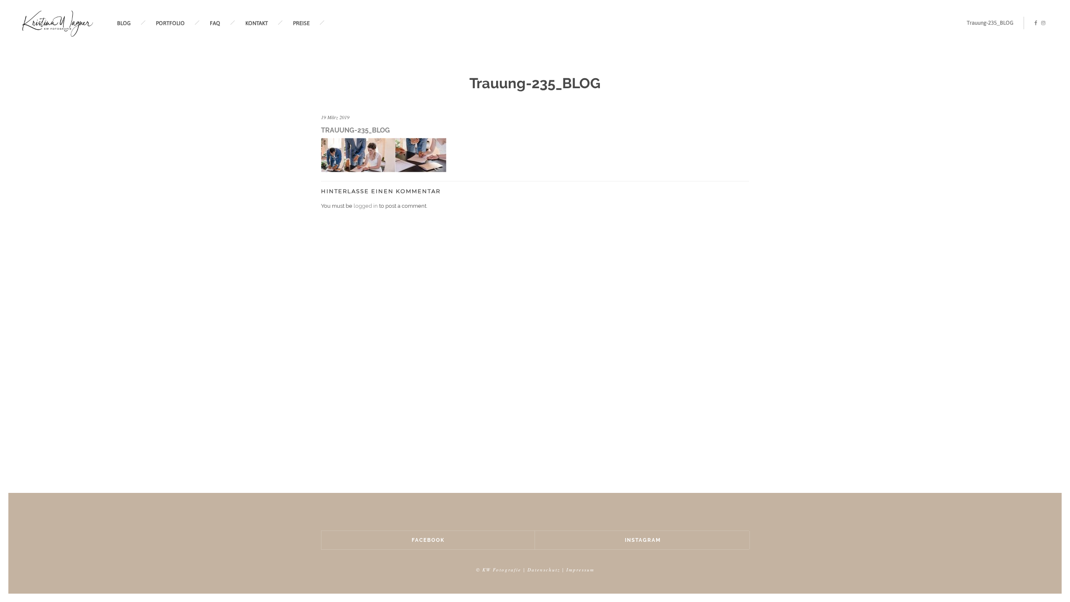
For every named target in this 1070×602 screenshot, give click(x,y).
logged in (366, 206)
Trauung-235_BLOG (990, 23)
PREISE (301, 23)
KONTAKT (256, 23)
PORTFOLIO (170, 23)
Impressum (580, 569)
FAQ (215, 23)
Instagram (643, 540)
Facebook (428, 540)
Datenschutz (543, 569)
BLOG (124, 23)
